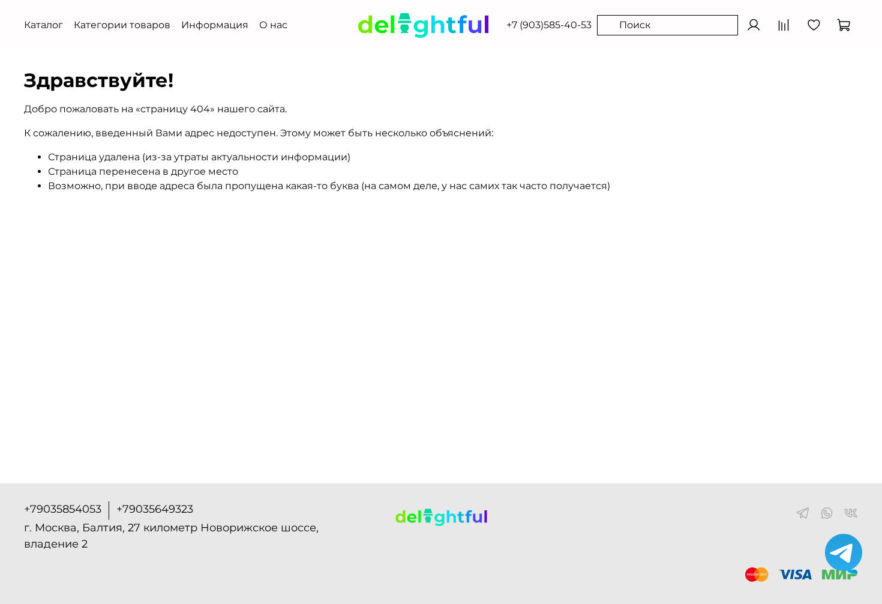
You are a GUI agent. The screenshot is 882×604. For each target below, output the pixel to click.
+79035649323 (154, 509)
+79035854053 (62, 509)
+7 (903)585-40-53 (549, 25)
